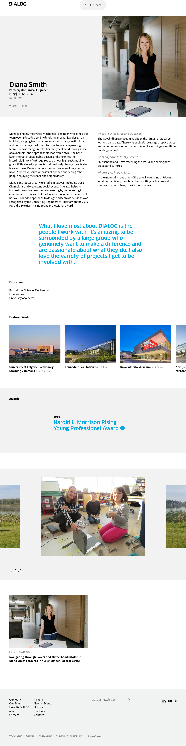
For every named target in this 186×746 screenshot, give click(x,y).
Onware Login (15, 736)
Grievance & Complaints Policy (69, 736)
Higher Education (43, 371)
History (38, 707)
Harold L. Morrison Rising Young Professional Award (86, 425)
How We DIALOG (19, 707)
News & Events (43, 703)
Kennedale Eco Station (79, 367)
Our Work (15, 700)
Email (24, 106)
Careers (14, 715)
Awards (14, 711)
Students (39, 711)
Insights (12, 652)
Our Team (95, 5)
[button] (168, 317)
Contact (39, 715)
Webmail (30, 736)
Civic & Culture (101, 367)
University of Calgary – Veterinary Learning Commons (31, 369)
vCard (13, 106)
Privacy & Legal (45, 736)
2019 (57, 417)
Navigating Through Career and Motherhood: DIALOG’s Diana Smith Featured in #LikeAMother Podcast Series (45, 659)
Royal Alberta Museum (135, 367)
